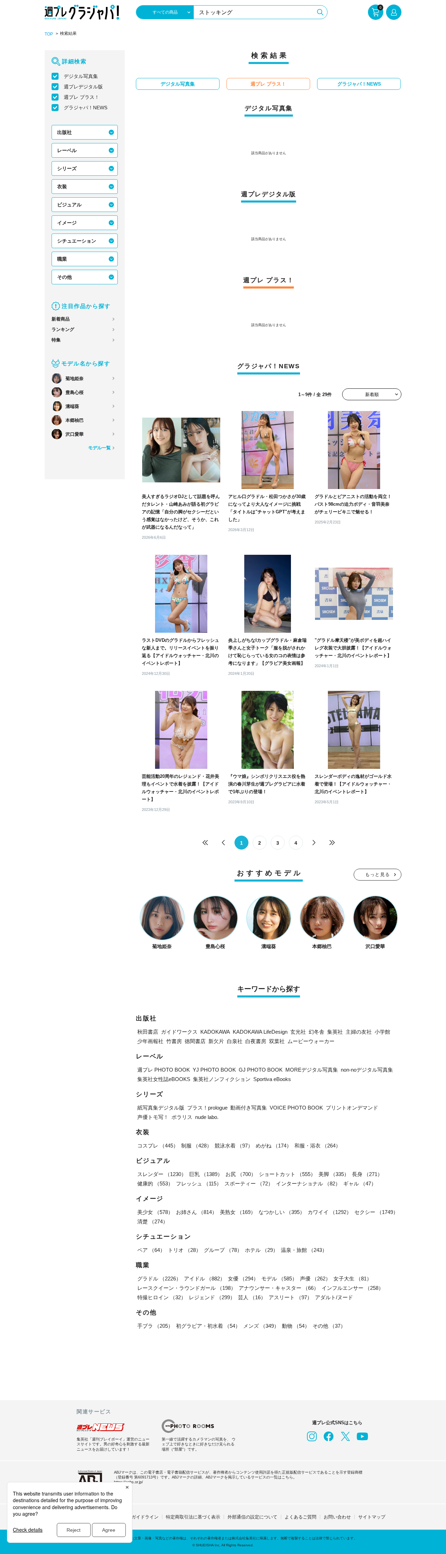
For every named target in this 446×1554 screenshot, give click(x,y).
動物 (296, 1326)
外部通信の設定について (252, 1517)
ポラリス (181, 1117)
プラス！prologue (207, 1108)
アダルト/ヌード (334, 1297)
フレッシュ (199, 1183)
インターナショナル (308, 1183)
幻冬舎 (316, 1032)
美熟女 (238, 1212)
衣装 (62, 186)
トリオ (184, 1250)
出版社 (64, 132)
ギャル (359, 1183)
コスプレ (157, 1146)
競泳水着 (234, 1146)
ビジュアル (69, 204)
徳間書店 (195, 1041)
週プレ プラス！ (81, 97)
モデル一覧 (99, 447)
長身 (367, 1174)
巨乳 (206, 1174)
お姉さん (196, 1212)
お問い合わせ (337, 1517)
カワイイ (330, 1212)
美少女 (155, 1212)
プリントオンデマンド (352, 1108)
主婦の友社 (359, 1032)
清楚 (152, 1221)
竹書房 (174, 1041)
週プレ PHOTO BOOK (163, 1070)
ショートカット (287, 1174)
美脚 (333, 1174)
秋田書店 (147, 1032)
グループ (223, 1250)
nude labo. (206, 1117)
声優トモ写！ (153, 1117)
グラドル (159, 1278)
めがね (274, 1146)
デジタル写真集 (81, 76)
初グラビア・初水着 (208, 1326)
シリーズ (67, 168)
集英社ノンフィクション (222, 1079)
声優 (315, 1278)
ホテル (261, 1250)
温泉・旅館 (304, 1250)
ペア (151, 1250)
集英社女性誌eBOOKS (163, 1079)
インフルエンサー (353, 1288)
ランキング (63, 329)
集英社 (335, 1032)
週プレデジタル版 (83, 86)
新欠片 (216, 1041)
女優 (243, 1278)
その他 (64, 277)
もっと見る (377, 874)
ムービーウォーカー (310, 1041)
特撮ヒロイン (161, 1297)
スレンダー (161, 1174)
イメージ (67, 223)
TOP (49, 34)
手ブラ (155, 1326)
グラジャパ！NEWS (85, 107)
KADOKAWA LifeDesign (260, 1032)
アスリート (290, 1297)
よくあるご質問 (300, 1517)
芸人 (252, 1297)
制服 (196, 1146)
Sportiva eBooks (272, 1079)
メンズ (261, 1326)
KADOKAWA (215, 1032)
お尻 (240, 1174)
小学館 (382, 1032)
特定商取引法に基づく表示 (193, 1517)
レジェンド (212, 1297)
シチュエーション (76, 241)
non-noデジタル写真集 (367, 1070)
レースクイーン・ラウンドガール (186, 1288)
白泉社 (235, 1041)
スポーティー (248, 1183)
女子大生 (352, 1278)
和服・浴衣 (317, 1146)
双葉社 (277, 1041)
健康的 (155, 1183)
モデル (279, 1278)
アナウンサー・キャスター (279, 1288)
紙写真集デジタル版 (160, 1108)
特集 (56, 339)
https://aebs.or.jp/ (128, 1482)
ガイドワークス (179, 1032)
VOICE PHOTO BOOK (296, 1108)
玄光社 (298, 1032)
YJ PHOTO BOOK (214, 1070)
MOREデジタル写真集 (311, 1070)
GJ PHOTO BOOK (261, 1070)
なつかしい (282, 1212)
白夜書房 (255, 1041)
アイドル (204, 1278)
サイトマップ (371, 1517)
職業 (62, 259)
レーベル (67, 150)
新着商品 (61, 319)
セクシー (376, 1212)
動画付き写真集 (248, 1108)
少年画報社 (150, 1041)
